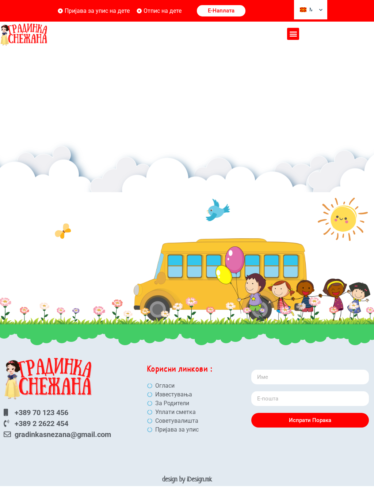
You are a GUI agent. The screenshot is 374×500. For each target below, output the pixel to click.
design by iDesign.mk (187, 479)
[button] (293, 34)
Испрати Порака (310, 420)
